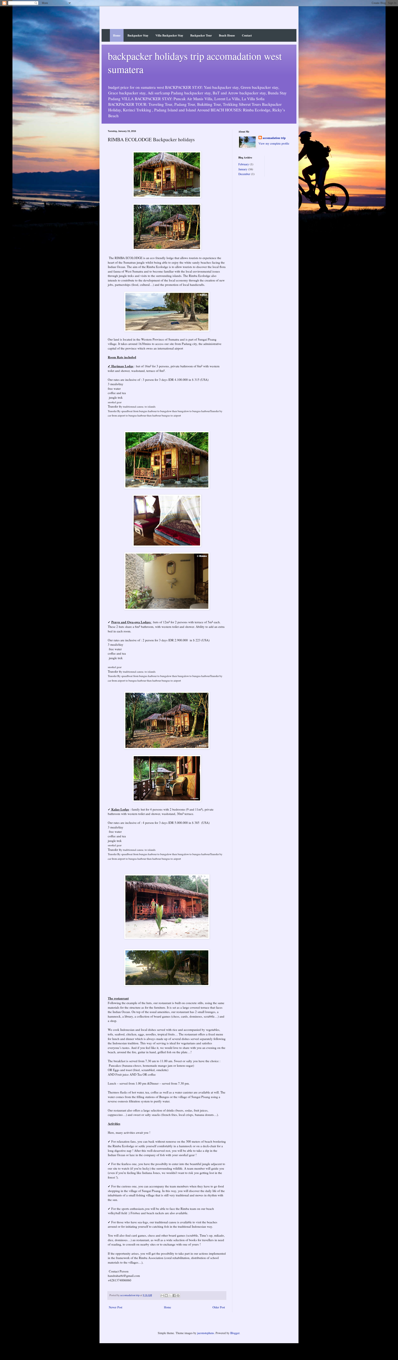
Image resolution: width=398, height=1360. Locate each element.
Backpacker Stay (137, 35)
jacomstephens (205, 1333)
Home (116, 35)
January (242, 169)
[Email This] (162, 1295)
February (243, 164)
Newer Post (115, 1307)
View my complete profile (273, 143)
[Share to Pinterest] (178, 1295)
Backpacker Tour (201, 35)
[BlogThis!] (166, 1295)
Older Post (218, 1307)
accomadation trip (274, 138)
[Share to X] (170, 1295)
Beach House (227, 35)
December (244, 174)
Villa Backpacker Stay (169, 35)
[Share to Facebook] (174, 1295)
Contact (247, 35)
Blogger (234, 1333)
